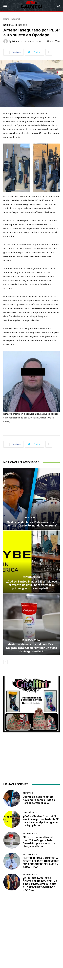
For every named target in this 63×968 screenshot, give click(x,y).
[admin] (6, 41)
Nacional (15, 18)
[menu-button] (5, 5)
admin (15, 41)
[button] (58, 5)
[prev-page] (5, 662)
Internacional (31, 640)
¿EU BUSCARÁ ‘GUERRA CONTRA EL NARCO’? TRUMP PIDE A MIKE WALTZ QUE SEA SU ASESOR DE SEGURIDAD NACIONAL (40, 884)
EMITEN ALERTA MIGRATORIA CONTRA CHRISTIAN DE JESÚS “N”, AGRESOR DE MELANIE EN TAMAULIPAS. (41, 863)
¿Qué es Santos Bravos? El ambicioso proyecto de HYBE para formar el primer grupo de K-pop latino (31, 585)
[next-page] (11, 662)
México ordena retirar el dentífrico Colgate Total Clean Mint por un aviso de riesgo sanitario (31, 648)
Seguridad (21, 25)
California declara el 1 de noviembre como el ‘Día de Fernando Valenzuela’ (31, 523)
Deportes (31, 518)
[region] (31, 726)
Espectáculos (31, 577)
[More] (48, 52)
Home (6, 18)
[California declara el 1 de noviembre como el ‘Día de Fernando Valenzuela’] (31, 499)
